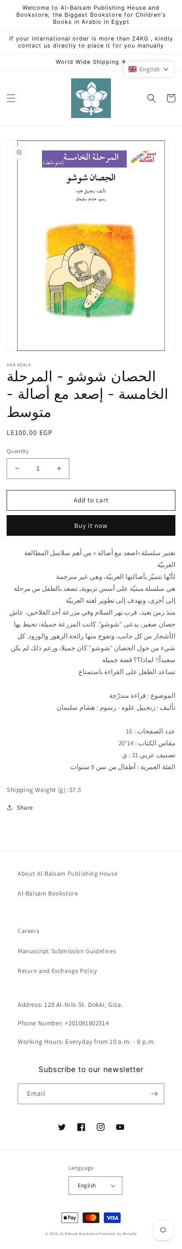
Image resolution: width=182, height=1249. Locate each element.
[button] (11, 98)
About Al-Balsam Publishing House (68, 873)
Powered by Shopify (118, 1233)
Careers (28, 931)
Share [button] (25, 807)
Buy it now (91, 525)
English (87, 1185)
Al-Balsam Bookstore (48, 893)
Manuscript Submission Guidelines (67, 951)
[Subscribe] (154, 1093)
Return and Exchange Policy (57, 971)
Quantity (18, 451)
